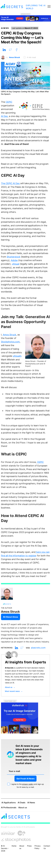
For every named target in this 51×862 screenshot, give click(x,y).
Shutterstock (13, 256)
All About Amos (10, 617)
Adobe (14, 260)
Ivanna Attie (19, 677)
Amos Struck (14, 57)
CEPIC (9, 102)
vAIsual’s (17, 356)
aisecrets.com (38, 647)
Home (14, 846)
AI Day (4, 116)
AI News (5, 28)
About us (10, 687)
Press (29, 846)
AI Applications (8, 802)
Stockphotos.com (10, 341)
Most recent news (14, 691)
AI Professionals (8, 807)
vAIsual (15, 264)
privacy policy (28, 784)
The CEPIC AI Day (10, 183)
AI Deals (21, 802)
